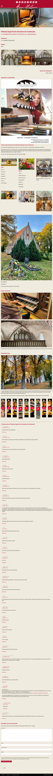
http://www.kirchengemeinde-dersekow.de (39, 693)
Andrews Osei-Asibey (6, 666)
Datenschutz (8, 774)
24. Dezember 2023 (5, 456)
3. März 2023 (4, 647)
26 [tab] (39, 66)
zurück (3, 768)
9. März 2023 (4, 627)
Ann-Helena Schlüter (7, 703)
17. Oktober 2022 (5, 677)
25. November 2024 (6, 427)
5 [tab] (17, 66)
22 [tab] (35, 66)
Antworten (4, 432)
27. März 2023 (5, 567)
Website (2, 752)
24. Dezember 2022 (5, 656)
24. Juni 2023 (4, 548)
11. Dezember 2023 (5, 466)
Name (2, 743)
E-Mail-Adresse (4, 747)
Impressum (3, 774)
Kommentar (3, 728)
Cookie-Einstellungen (15, 774)
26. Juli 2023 (4, 519)
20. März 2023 (5, 608)
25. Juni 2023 (4, 528)
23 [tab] (36, 66)
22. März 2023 (5, 597)
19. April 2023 (4, 558)
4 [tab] (16, 66)
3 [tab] (15, 66)
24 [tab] (37, 66)
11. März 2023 (4, 617)
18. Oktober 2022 (5, 667)
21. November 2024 (5, 437)
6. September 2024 (5, 447)
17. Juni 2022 (4, 687)
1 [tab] (13, 66)
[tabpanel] (9, 57)
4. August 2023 (5, 505)
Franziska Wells (5, 686)
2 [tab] (14, 66)
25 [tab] (38, 66)
